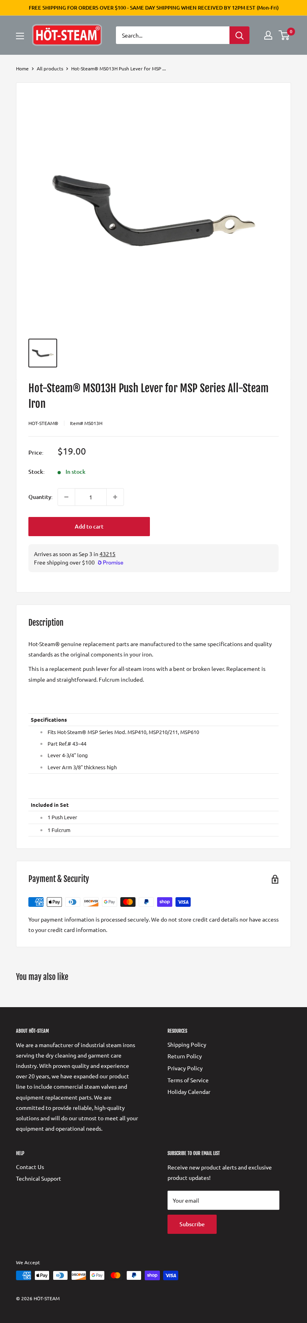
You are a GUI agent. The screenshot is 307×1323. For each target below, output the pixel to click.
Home (22, 68)
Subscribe (192, 1224)
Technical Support (38, 1178)
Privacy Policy (185, 1068)
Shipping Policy (186, 1044)
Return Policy (184, 1056)
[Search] (239, 35)
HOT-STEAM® (43, 423)
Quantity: (40, 497)
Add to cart (89, 526)
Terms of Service (188, 1080)
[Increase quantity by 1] (115, 497)
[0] (284, 35)
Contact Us (30, 1166)
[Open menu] (20, 36)
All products (50, 68)
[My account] (268, 35)
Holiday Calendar (188, 1091)
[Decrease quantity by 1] (66, 497)
